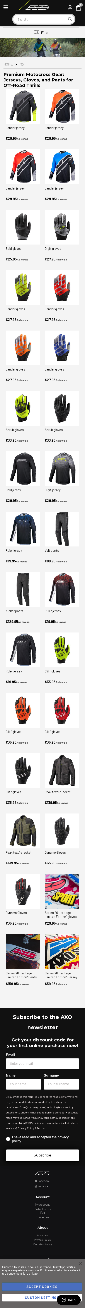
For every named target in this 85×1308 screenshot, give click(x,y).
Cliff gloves (53, 671)
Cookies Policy (42, 1244)
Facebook (43, 1181)
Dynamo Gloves (55, 852)
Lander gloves (15, 309)
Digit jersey (53, 490)
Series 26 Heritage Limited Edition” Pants (21, 975)
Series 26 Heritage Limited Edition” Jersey (61, 975)
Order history (42, 1209)
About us (42, 1235)
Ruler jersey (14, 550)
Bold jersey (13, 490)
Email (10, 1055)
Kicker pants (15, 611)
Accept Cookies (42, 1287)
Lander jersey (15, 128)
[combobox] (39, 19)
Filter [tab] (45, 32)
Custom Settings (42, 1297)
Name (10, 1075)
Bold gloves (14, 248)
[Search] (70, 19)
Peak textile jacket (58, 792)
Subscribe (42, 1155)
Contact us (42, 1217)
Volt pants (52, 550)
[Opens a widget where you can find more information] (69, 1300)
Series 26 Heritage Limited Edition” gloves (61, 915)
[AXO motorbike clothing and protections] (34, 7)
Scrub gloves (15, 430)
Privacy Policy (42, 1240)
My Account (42, 1204)
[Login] (70, 7)
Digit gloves (53, 248)
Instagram (43, 1186)
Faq (42, 1212)
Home (8, 64)
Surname (51, 1075)
